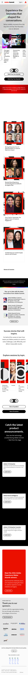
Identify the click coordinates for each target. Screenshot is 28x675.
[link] (16, 47)
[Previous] (11, 70)
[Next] (16, 70)
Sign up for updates (8, 89)
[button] (2, 2)
